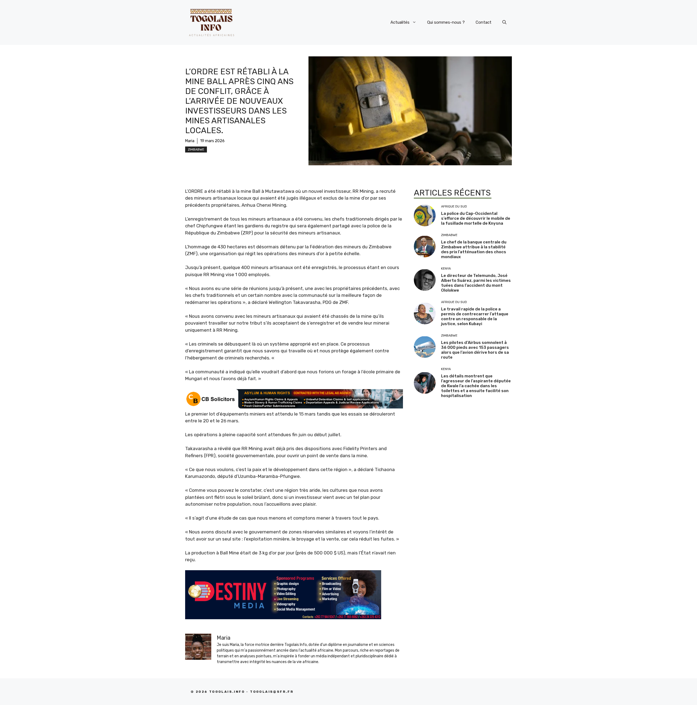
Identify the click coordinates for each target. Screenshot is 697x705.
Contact (483, 22)
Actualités (399, 22)
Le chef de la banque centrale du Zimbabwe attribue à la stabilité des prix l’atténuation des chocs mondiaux (473, 249)
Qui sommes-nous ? (446, 22)
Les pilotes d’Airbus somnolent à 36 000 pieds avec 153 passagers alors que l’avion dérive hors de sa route (475, 350)
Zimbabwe (196, 149)
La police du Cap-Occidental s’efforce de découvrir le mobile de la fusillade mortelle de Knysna (475, 218)
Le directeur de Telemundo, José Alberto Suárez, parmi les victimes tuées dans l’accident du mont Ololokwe (476, 283)
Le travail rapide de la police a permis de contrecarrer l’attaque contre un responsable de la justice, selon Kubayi (474, 316)
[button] (504, 22)
